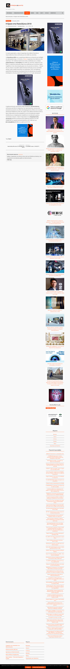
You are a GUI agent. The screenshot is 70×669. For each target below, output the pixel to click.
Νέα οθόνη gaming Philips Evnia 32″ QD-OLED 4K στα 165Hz (55, 509)
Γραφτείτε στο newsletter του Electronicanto (13, 646)
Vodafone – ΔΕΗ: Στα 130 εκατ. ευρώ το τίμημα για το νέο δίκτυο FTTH (55, 469)
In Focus (55, 439)
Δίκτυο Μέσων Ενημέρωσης (12, 654)
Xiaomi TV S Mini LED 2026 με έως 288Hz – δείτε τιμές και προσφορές (55, 554)
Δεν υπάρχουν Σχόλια (21, 26)
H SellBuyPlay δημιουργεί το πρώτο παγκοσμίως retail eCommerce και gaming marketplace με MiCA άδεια (55, 457)
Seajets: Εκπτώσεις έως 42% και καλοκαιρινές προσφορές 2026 (55, 534)
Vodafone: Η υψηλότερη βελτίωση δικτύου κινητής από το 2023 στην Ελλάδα (55, 628)
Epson (25, 59)
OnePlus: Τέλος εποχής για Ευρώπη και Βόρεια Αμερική (55, 551)
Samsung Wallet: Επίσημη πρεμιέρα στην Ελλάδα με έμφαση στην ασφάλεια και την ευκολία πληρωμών (55, 591)
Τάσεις (55, 443)
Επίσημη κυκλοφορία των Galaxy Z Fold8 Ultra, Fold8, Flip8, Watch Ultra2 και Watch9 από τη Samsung (55, 465)
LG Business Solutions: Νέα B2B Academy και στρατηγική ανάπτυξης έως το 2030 (55, 625)
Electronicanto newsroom (12, 26)
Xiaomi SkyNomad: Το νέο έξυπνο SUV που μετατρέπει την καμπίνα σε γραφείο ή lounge (55, 571)
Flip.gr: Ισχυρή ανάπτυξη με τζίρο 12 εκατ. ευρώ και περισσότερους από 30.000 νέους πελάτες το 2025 (55, 621)
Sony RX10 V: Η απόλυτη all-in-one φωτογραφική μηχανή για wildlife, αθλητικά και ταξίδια (55, 579)
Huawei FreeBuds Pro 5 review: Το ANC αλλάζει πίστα (55, 600)
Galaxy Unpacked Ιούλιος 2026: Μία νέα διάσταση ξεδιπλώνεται (55, 575)
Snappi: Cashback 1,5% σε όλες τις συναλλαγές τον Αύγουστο (55, 477)
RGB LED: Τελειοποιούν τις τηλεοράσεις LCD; (55, 453)
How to (55, 436)
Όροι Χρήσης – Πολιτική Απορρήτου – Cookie (15, 657)
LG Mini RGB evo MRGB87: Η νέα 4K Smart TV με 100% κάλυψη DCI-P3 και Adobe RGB (55, 611)
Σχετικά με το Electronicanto (12, 652)
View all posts (20, 154)
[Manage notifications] (67, 667)
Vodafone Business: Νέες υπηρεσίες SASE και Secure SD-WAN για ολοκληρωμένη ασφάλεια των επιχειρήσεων (55, 587)
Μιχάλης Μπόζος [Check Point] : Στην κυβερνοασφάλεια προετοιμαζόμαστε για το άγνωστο (55, 604)
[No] (68, 666)
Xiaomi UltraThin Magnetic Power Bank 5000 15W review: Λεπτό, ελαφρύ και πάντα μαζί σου (55, 505)
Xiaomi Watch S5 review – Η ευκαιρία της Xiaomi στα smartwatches (55, 461)
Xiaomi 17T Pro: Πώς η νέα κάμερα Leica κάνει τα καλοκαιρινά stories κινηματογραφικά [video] (55, 501)
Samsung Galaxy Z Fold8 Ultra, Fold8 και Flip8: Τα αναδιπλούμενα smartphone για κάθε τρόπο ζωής (55, 519)
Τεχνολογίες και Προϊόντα (55, 445)
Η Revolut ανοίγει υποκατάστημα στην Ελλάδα (55, 483)
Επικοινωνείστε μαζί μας (12, 649)
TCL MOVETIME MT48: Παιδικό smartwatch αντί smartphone (55, 480)
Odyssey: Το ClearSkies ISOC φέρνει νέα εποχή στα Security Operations (55, 565)
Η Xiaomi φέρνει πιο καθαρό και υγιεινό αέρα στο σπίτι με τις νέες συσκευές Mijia (55, 615)
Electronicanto (9, 16)
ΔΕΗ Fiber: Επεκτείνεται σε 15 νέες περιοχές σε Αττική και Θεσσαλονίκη (55, 512)
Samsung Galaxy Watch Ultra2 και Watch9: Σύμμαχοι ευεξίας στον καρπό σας (55, 516)
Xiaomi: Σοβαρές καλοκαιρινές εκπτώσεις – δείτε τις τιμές (55, 541)
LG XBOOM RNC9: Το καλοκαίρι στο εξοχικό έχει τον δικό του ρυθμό (55, 486)
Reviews (55, 441)
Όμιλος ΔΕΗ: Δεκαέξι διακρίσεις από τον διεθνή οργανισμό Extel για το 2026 (55, 547)
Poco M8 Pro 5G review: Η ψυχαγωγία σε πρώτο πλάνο (55, 537)
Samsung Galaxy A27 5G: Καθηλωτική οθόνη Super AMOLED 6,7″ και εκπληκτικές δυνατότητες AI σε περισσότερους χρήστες (54, 632)
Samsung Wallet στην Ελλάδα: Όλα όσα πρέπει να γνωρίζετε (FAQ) (55, 583)
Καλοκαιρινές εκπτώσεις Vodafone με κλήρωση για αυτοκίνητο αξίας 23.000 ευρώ (55, 558)
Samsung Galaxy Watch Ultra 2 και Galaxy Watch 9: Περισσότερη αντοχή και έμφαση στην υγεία (55, 524)
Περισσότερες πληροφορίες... (38, 667)
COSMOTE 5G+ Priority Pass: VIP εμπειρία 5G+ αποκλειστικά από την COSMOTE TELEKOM (55, 494)
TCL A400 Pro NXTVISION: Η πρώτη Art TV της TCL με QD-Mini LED (55, 561)
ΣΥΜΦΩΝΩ (28, 667)
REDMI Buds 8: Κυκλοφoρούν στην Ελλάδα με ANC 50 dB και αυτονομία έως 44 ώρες (55, 568)
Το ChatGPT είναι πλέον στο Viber (54, 617)
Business (8, 21)
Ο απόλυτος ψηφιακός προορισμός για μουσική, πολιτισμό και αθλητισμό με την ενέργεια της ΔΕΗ (55, 596)
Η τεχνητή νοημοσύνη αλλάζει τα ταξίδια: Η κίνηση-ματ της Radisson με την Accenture (55, 497)
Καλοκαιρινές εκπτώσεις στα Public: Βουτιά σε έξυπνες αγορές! (55, 544)
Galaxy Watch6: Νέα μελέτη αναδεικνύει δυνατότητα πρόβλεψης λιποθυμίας (55, 608)
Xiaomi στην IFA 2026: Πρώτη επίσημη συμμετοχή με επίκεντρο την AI (55, 636)
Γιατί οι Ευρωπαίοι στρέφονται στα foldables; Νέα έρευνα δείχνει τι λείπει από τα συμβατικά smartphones (55, 473)
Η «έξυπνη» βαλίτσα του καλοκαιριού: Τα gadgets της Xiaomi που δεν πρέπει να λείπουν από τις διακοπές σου (55, 490)
